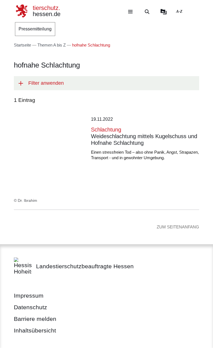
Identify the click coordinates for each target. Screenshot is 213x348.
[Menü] (130, 11)
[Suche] (147, 11)
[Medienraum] (163, 11)
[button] (106, 83)
